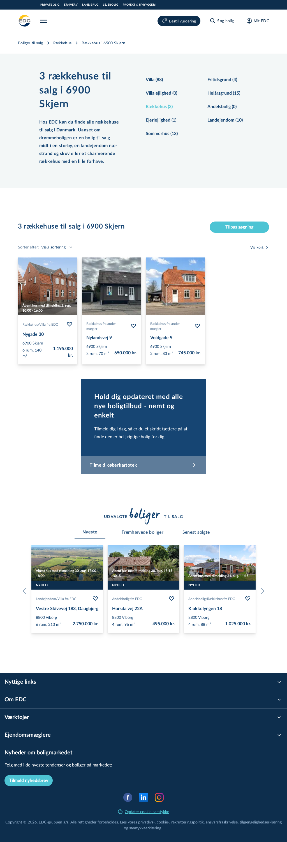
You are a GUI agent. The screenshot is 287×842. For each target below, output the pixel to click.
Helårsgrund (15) (223, 93)
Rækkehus (62, 42)
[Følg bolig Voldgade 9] (197, 326)
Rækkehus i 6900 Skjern (103, 42)
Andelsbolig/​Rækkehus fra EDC (211, 599)
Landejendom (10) (225, 120)
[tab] (90, 532)
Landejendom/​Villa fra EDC (56, 599)
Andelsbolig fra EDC (127, 599)
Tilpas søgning (239, 227)
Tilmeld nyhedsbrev (28, 780)
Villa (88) (154, 79)
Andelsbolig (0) (222, 106)
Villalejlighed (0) (161, 93)
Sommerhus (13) (162, 133)
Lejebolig (110, 4)
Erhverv (71, 4)
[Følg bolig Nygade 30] (69, 324)
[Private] (24, 21)
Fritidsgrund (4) (222, 79)
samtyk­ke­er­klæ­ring (145, 827)
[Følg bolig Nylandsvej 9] (133, 326)
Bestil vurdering (182, 21)
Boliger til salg (30, 42)
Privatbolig (49, 4)
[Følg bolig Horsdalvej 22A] (171, 598)
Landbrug (90, 4)
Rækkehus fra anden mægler (101, 325)
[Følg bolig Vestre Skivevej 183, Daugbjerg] (95, 598)
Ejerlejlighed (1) (161, 120)
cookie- (163, 822)
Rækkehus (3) (159, 106)
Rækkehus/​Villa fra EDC (40, 324)
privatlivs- (146, 822)
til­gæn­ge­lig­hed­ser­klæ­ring (261, 822)
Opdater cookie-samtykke (147, 811)
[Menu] (44, 20)
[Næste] (261, 591)
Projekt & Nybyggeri (139, 4)
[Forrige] (25, 591)
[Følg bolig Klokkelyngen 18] (247, 598)
